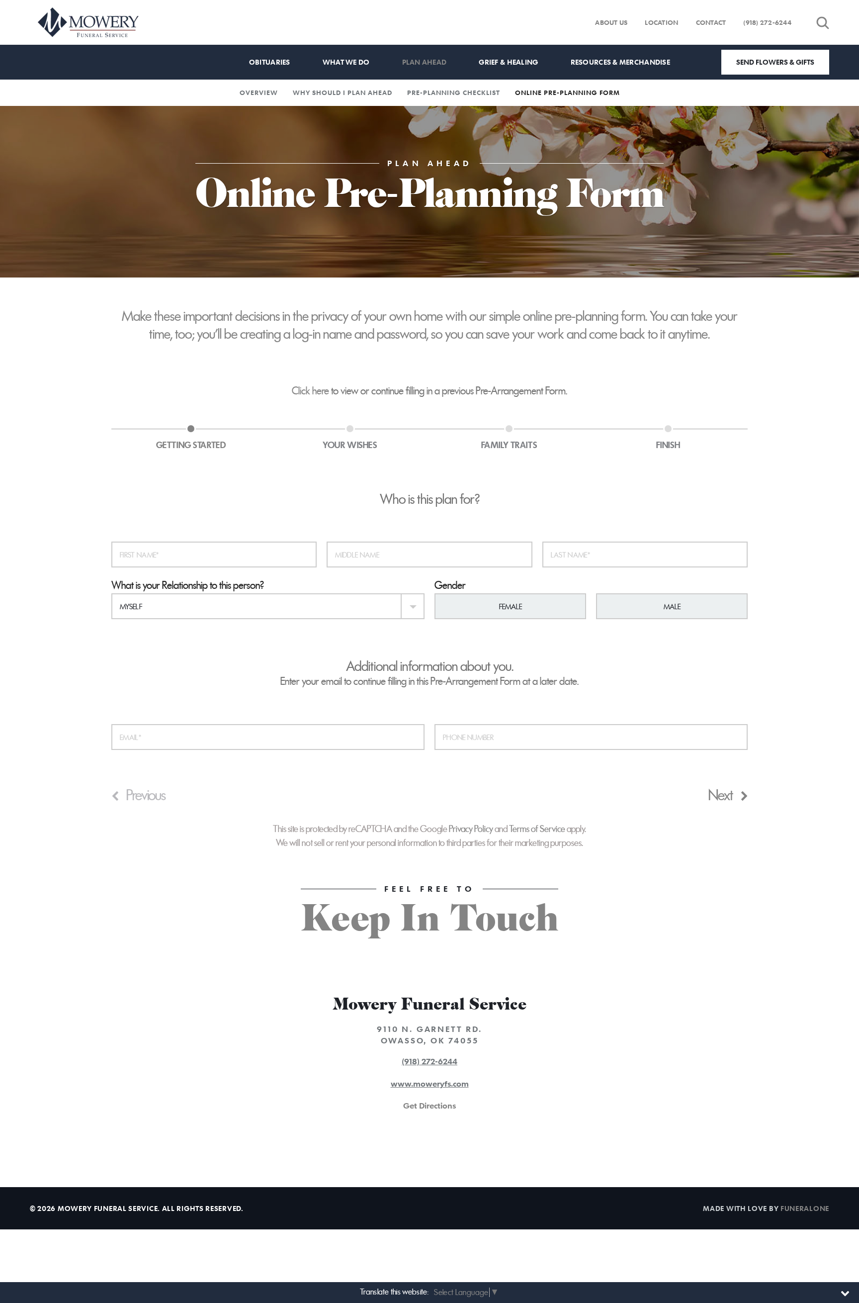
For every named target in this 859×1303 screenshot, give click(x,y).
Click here (310, 391)
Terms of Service (537, 829)
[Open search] (822, 22)
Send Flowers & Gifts (775, 62)
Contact (711, 22)
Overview (259, 92)
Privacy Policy (471, 829)
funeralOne (804, 1208)
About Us (611, 22)
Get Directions (429, 1106)
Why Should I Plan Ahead (342, 92)
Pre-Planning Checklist (453, 92)
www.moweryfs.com (430, 1084)
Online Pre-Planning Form (567, 92)
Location (661, 22)
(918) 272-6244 (767, 22)
